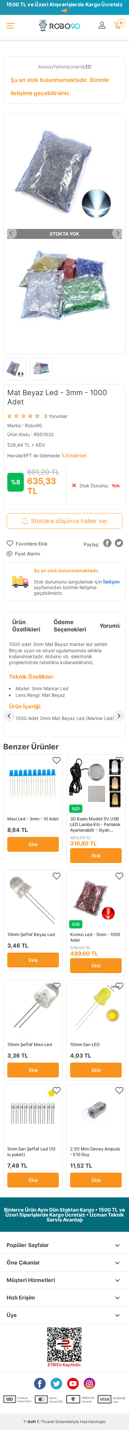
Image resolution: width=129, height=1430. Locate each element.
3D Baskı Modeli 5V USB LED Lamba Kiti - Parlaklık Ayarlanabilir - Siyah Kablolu (95, 824)
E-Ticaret (45, 1421)
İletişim (111, 581)
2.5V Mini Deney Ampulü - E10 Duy (95, 1151)
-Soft (30, 1421)
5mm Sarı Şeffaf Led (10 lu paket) (31, 1151)
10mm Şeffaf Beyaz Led (31, 934)
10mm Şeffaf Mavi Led (29, 1044)
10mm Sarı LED (85, 1044)
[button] (107, 544)
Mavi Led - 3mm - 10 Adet (33, 818)
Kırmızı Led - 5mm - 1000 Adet (95, 937)
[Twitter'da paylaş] (119, 544)
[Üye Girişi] (102, 25)
